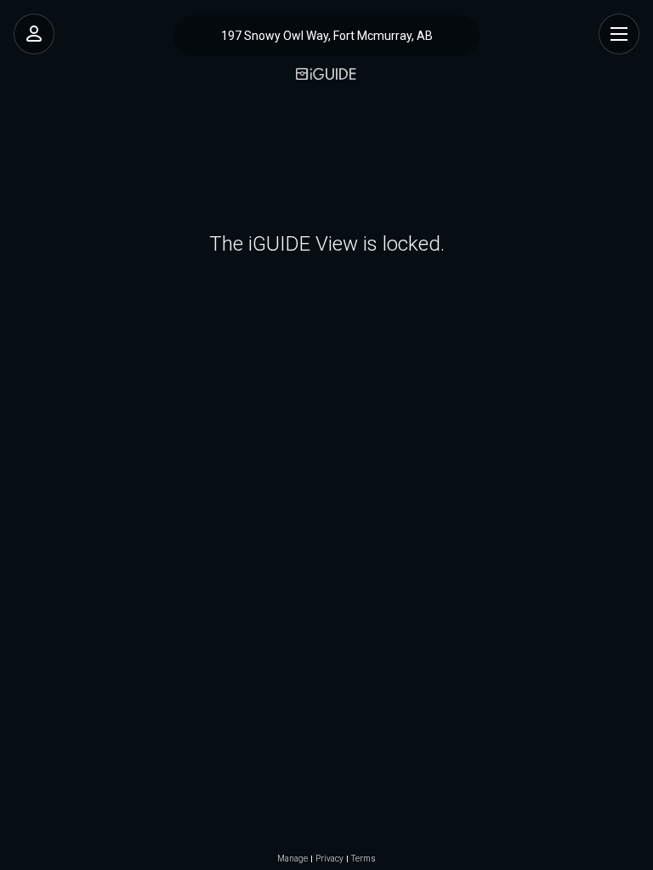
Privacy (329, 859)
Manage (292, 859)
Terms (363, 859)
